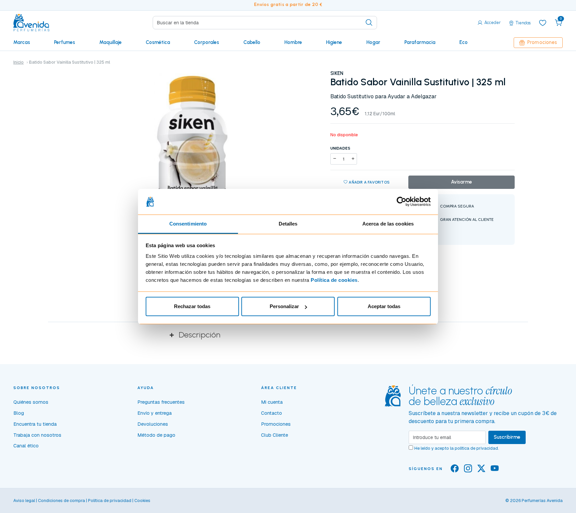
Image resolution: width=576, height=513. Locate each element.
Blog (18, 413)
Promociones (542, 42)
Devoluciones (152, 424)
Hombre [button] (293, 42)
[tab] (288, 335)
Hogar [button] (373, 42)
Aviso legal (24, 500)
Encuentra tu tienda (35, 424)
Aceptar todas (384, 306)
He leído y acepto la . (456, 448)
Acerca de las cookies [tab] (388, 224)
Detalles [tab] (288, 224)
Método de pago (156, 435)
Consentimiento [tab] (188, 224)
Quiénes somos (30, 402)
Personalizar (284, 306)
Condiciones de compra (61, 500)
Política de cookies (334, 280)
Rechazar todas (192, 306)
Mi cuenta (272, 402)
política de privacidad (476, 448)
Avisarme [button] (461, 182)
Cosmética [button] (158, 42)
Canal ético (26, 446)
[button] (559, 23)
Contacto (271, 413)
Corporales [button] (206, 42)
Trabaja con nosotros (37, 435)
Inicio (18, 62)
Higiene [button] (334, 42)
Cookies (142, 500)
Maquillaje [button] (110, 42)
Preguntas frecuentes (161, 402)
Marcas (21, 42)
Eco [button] (463, 42)
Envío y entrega (154, 413)
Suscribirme (507, 437)
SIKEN (336, 73)
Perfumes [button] (64, 42)
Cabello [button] (251, 42)
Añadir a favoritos (369, 182)
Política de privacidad (109, 500)
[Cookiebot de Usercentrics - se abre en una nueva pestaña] (401, 202)
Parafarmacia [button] (419, 42)
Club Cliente (274, 435)
